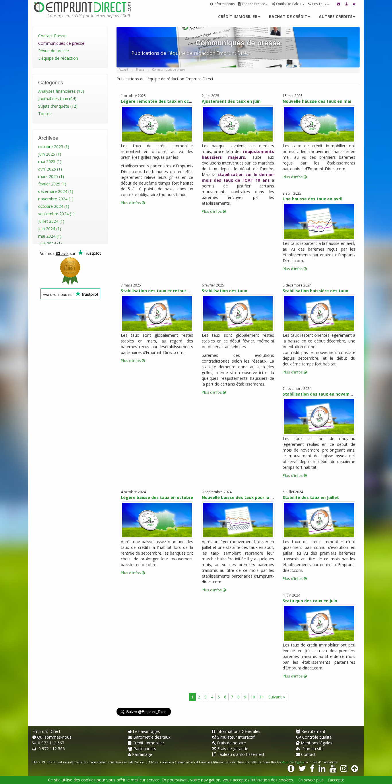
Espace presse (253, 3)
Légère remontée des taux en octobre (160, 101)
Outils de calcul (289, 3)
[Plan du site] (347, 4)
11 (261, 697)
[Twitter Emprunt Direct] (302, 770)
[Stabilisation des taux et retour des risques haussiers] (157, 313)
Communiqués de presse (61, 43)
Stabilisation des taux (224, 290)
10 (253, 697)
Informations (224, 3)
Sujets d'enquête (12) (57, 106)
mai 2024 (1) (49, 236)
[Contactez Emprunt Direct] (339, 4)
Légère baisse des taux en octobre (157, 497)
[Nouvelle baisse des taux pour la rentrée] (238, 520)
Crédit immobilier (237, 16)
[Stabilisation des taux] (238, 313)
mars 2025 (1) (51, 176)
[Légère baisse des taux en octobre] (157, 520)
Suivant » (276, 697)
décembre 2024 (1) (55, 191)
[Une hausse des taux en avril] (319, 221)
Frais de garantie (232, 748)
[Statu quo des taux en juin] (319, 623)
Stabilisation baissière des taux (315, 290)
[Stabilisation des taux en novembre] (319, 416)
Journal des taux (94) (57, 98)
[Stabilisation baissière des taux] (319, 313)
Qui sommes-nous (54, 737)
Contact (308, 754)
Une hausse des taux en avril (312, 199)
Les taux (317, 3)
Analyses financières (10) (61, 91)
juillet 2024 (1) (51, 221)
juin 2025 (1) (49, 154)
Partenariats (144, 748)
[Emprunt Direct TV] (332, 770)
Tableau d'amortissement (241, 754)
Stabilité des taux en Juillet (311, 497)
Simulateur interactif (236, 737)
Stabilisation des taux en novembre (319, 394)
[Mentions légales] (291, 770)
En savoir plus (311, 780)
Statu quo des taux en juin (310, 600)
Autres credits (335, 16)
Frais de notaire (231, 743)
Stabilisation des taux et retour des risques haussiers (176, 290)
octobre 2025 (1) (53, 146)
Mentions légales (316, 743)
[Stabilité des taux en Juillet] (319, 520)
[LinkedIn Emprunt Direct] (322, 770)
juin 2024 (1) (49, 228)
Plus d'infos (131, 202)
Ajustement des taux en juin (231, 101)
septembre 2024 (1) (56, 213)
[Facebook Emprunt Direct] (312, 770)
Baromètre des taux (151, 737)
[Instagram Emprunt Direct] (343, 770)
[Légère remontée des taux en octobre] (157, 124)
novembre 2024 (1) (55, 199)
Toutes (44, 113)
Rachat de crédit (288, 16)
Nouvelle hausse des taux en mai (317, 101)
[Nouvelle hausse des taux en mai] (319, 124)
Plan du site (312, 748)
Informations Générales (238, 731)
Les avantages (146, 731)
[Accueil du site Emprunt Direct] (354, 4)
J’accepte (336, 780)
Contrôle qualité (317, 737)
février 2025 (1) (52, 184)
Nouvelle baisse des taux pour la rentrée (244, 497)
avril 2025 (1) (50, 169)
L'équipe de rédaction (58, 58)
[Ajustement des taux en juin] (238, 124)
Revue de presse (53, 50)
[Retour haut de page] (354, 770)
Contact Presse (52, 35)
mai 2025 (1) (49, 161)
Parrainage (142, 754)
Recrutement (313, 731)
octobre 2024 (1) (53, 206)
